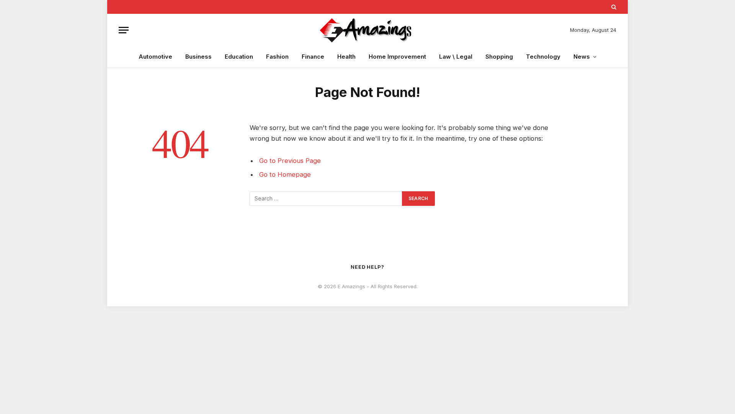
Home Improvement (397, 56)
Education (239, 56)
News (581, 56)
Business (198, 56)
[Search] (613, 7)
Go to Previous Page (290, 160)
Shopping (499, 56)
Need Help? (367, 267)
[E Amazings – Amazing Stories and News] (367, 30)
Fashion (277, 56)
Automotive (155, 56)
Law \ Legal (455, 56)
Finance (313, 56)
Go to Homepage (285, 174)
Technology (543, 56)
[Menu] (124, 30)
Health (346, 56)
